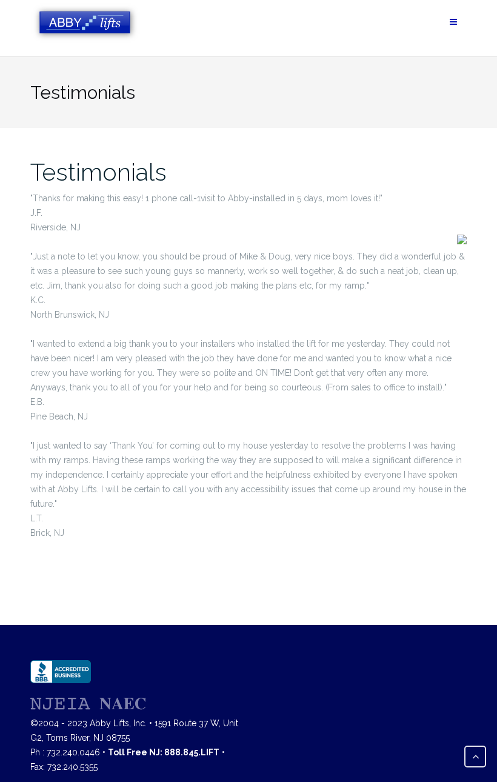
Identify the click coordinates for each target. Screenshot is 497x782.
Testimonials (98, 172)
